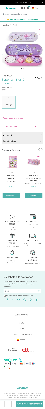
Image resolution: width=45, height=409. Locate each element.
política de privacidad (26, 295)
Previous (39, 149)
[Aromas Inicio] (10, 8)
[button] (3, 49)
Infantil (14, 25)
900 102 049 (12, 229)
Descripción (8, 135)
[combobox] (22, 14)
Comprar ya (11, 196)
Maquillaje (5, 25)
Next (42, 149)
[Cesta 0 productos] (27, 8)
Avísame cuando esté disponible (29, 404)
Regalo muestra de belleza (13, 118)
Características (9, 141)
